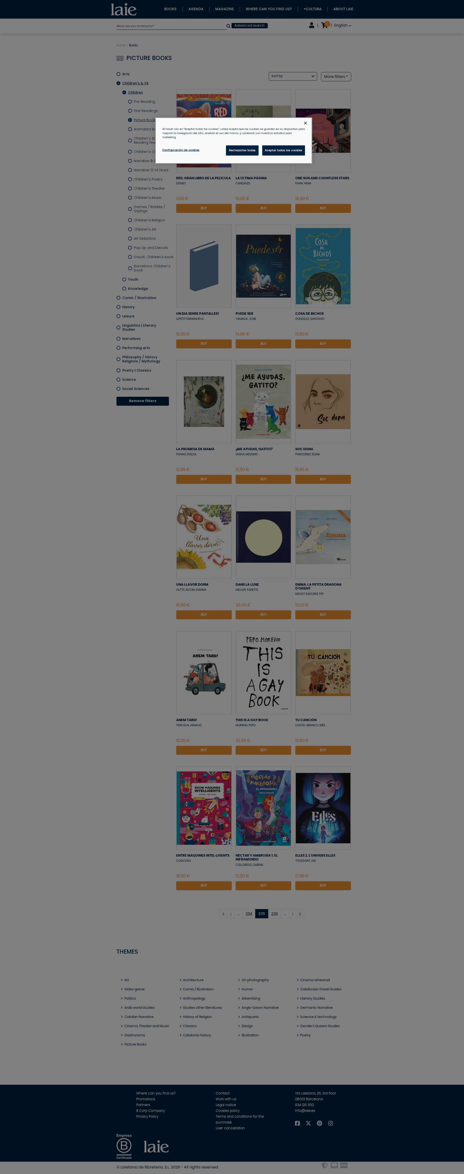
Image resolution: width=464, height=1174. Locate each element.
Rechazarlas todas (242, 150)
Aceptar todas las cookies (283, 150)
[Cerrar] (305, 123)
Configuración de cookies (181, 150)
